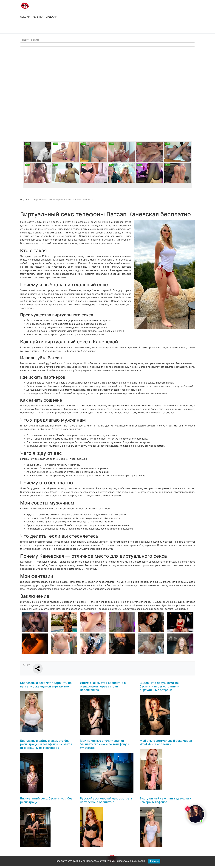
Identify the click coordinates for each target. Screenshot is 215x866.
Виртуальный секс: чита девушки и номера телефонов (165, 800)
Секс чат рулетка (31, 16)
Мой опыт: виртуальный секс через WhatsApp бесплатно (166, 742)
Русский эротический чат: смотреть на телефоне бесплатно (106, 800)
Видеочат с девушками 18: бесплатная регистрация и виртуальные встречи (159, 686)
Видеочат (52, 16)
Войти (27, 27)
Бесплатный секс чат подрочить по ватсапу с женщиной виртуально (46, 684)
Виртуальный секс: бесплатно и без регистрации (46, 800)
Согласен (154, 861)
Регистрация (45, 27)
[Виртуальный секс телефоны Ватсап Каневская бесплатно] (164, 274)
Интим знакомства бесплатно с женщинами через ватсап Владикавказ (103, 686)
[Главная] (21, 199)
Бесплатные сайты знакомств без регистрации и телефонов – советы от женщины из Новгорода (46, 744)
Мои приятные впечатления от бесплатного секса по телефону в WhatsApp (104, 744)
